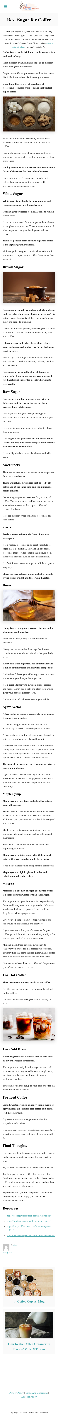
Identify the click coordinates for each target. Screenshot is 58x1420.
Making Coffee (7, 1253)
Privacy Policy (16, 1392)
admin (15, 1245)
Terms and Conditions (36, 1392)
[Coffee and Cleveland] (28, 6)
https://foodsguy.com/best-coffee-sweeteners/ (29, 1215)
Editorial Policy (29, 1396)
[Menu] (5, 6)
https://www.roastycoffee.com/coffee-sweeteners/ (31, 1235)
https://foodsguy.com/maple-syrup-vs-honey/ (28, 1221)
